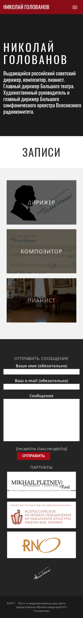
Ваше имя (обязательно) (41, 365)
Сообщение (41, 395)
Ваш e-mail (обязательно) (41, 380)
